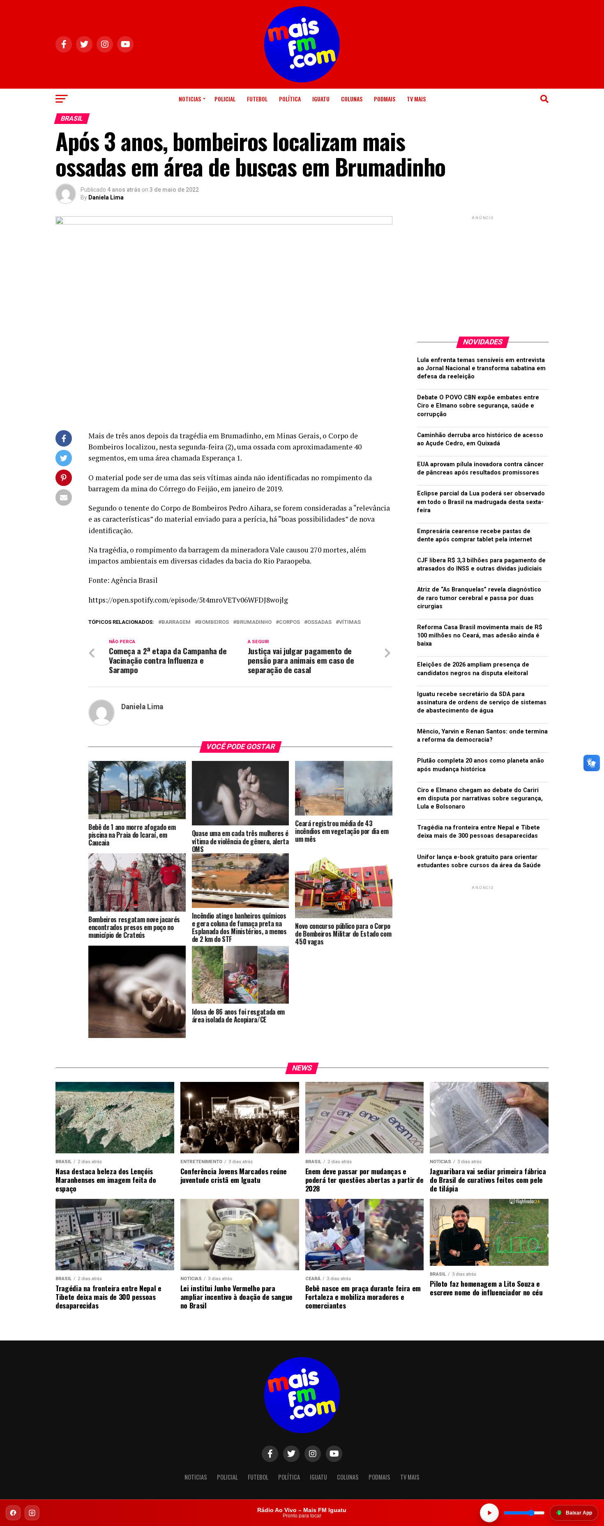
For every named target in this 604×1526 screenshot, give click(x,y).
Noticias (190, 98)
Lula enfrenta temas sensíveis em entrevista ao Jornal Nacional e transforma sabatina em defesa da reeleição (481, 368)
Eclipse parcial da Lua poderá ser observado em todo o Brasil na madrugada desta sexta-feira (481, 501)
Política (290, 98)
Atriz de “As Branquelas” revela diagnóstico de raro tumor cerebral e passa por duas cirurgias (479, 597)
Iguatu (321, 98)
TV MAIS (416, 98)
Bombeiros (213, 622)
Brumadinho (254, 622)
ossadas (319, 622)
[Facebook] (13, 1512)
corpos (289, 622)
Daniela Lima (106, 197)
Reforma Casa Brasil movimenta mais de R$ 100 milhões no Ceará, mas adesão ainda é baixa (479, 635)
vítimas (350, 622)
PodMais (384, 98)
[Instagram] (32, 1512)
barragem (176, 622)
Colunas (351, 98)
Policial (224, 98)
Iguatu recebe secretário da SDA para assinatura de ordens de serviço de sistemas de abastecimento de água (481, 702)
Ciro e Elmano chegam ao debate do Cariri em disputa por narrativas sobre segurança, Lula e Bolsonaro (480, 798)
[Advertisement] (482, 273)
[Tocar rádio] (489, 1512)
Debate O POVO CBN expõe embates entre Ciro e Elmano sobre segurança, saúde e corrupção (478, 405)
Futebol (257, 98)
